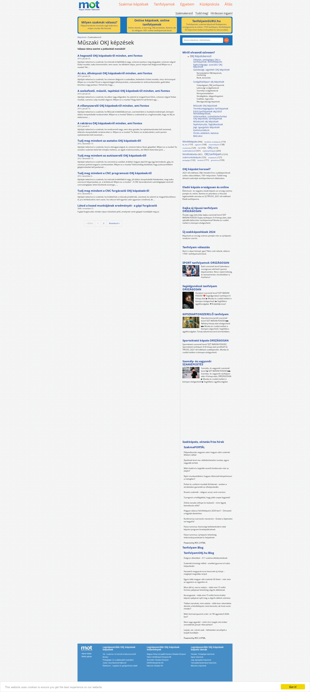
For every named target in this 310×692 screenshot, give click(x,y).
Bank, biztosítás (204, 77)
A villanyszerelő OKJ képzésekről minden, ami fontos (113, 105)
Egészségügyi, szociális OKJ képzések (207, 65)
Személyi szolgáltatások (207, 90)
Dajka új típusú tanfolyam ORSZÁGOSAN (200, 209)
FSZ (199, 148)
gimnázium (215, 160)
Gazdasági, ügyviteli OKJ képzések (211, 69)
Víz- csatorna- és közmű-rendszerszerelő (119, 654)
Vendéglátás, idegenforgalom (210, 96)
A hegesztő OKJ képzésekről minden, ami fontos (110, 55)
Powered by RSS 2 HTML (195, 542)
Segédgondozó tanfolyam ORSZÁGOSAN (199, 287)
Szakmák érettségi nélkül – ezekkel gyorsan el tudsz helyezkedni (207, 564)
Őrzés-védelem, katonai (206, 133)
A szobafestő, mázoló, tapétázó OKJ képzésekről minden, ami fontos (124, 91)
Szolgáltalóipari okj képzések (208, 81)
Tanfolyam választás (196, 247)
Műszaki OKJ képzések (205, 105)
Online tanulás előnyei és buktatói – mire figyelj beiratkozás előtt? (205, 504)
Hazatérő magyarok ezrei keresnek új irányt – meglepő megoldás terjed (204, 572)
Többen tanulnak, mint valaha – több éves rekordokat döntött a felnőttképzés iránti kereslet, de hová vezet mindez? (207, 606)
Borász (105, 657)
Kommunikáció (201, 130)
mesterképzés (214, 144)
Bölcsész (197, 135)
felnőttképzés (189, 141)
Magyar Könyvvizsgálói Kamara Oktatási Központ (166, 654)
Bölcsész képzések (198, 666)
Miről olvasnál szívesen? (198, 52)
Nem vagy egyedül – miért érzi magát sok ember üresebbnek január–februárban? (205, 623)
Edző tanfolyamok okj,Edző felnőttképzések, (207, 112)
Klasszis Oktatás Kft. (155, 666)
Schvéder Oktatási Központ (157, 660)
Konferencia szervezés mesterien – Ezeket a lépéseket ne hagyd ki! (208, 520)
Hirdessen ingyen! (221, 13)
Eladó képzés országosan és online (205, 187)
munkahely (186, 148)
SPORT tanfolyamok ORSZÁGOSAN (205, 263)
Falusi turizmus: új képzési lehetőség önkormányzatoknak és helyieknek (200, 536)
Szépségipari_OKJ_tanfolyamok (210, 85)
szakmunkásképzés (191, 157)
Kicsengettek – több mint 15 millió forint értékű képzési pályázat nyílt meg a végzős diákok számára (207, 596)
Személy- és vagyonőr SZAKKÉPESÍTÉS (197, 362)
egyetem (198, 144)
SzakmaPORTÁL (194, 447)
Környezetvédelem (205, 93)
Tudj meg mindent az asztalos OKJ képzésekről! (109, 140)
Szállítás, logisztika (205, 98)
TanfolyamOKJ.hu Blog (199, 553)
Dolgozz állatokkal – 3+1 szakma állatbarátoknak (205, 558)
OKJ (210, 147)
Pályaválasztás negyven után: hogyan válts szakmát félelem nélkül (207, 453)
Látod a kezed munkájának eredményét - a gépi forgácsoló (117, 205)
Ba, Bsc (185, 144)
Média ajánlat (87, 656)
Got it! (293, 687)
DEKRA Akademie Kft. (155, 663)
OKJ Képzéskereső (201, 56)
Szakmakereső (184, 13)
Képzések (82, 37)
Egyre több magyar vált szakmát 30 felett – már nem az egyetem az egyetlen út (207, 580)
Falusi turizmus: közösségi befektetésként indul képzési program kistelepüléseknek (205, 528)
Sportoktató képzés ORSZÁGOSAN (205, 340)
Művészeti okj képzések (205, 121)
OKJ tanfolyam (213, 154)
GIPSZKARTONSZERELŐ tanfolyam (205, 314)
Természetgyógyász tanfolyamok (210, 108)
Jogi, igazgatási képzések (206, 127)
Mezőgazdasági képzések (208, 101)
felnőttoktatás (189, 154)
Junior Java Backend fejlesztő (114, 663)
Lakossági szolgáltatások (208, 87)
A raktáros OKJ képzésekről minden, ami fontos (110, 123)
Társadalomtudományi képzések (204, 663)
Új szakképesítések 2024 (198, 232)
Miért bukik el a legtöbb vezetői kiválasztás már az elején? (206, 469)
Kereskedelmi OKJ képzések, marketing (209, 74)
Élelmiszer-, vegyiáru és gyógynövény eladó (120, 666)
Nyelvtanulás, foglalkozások (208, 124)
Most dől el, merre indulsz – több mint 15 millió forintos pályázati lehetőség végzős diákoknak (205, 588)
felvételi (200, 160)
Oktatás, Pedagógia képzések (203, 654)
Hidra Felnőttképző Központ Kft (159, 657)
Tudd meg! (201, 13)
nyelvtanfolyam (209, 151)
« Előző (89, 223)
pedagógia (186, 160)
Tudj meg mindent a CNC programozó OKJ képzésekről (115, 173)
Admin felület (86, 654)
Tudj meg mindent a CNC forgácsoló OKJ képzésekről (113, 191)
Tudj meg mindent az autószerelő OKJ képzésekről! (112, 155)
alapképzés (212, 157)
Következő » (114, 223)
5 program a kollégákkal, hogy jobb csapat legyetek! (207, 497)
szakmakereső (189, 150)
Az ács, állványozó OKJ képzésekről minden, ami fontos (115, 73)
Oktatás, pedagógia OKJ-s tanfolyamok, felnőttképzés (207, 60)
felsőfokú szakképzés (212, 142)
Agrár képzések (197, 657)
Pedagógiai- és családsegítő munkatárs (118, 660)
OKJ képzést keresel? (196, 169)
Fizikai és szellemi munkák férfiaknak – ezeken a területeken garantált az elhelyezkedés (205, 485)
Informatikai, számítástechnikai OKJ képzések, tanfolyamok (210, 117)
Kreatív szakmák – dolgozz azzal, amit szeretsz (205, 492)
